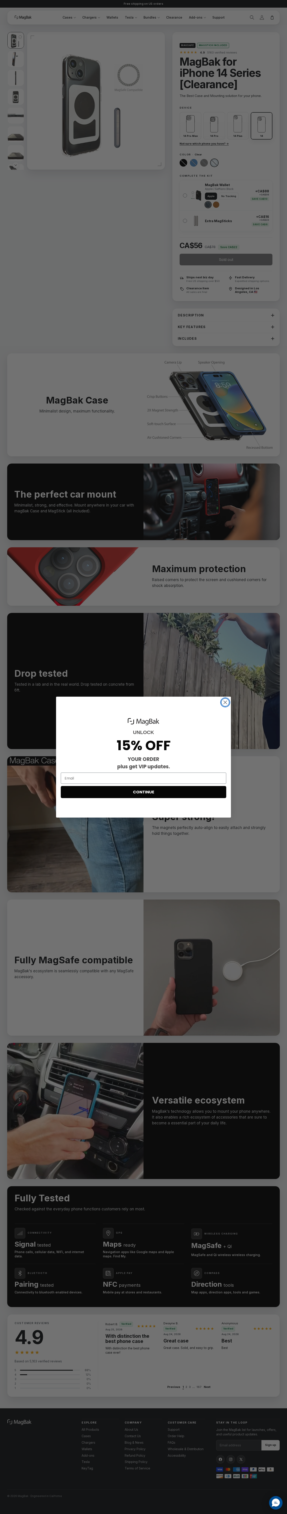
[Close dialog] (225, 702)
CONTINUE (143, 792)
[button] (276, 1503)
